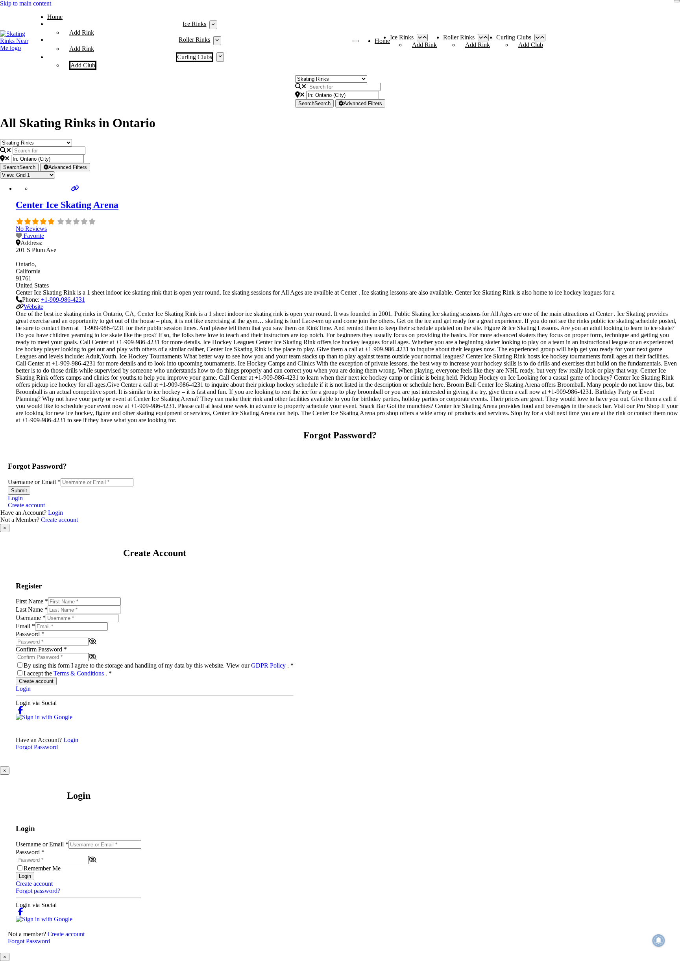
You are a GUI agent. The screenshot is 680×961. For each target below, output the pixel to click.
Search (314, 103)
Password (30, 634)
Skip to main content (25, 3)
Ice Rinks (194, 23)
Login (15, 498)
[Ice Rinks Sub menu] (213, 24)
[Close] (677, 1)
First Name (32, 601)
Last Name (32, 609)
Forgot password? (38, 890)
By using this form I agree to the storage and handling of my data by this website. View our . (159, 665)
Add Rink (81, 32)
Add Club (82, 65)
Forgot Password (37, 747)
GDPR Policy (269, 665)
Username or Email (34, 482)
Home (55, 16)
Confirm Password (41, 649)
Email (25, 626)
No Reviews (31, 228)
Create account (26, 505)
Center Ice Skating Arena (67, 205)
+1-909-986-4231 (63, 299)
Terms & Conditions (79, 673)
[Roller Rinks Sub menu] (217, 40)
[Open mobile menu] (356, 41)
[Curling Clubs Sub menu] (220, 57)
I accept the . (68, 673)
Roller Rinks (194, 39)
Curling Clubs (194, 57)
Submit (19, 490)
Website (33, 306)
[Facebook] (21, 710)
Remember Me (42, 868)
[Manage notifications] (658, 940)
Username (31, 617)
